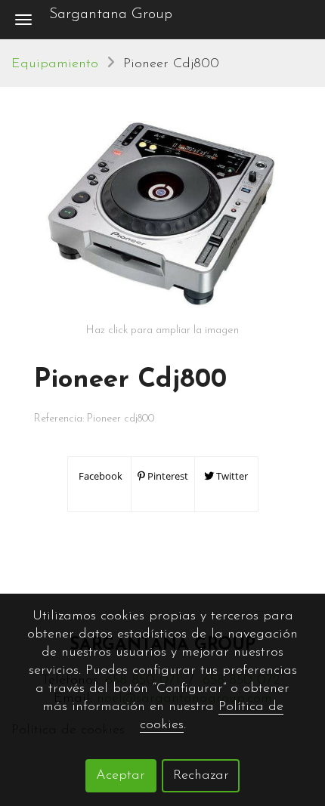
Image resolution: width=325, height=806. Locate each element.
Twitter (231, 476)
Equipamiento (54, 64)
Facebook (99, 476)
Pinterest (166, 476)
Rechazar (201, 776)
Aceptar (120, 776)
